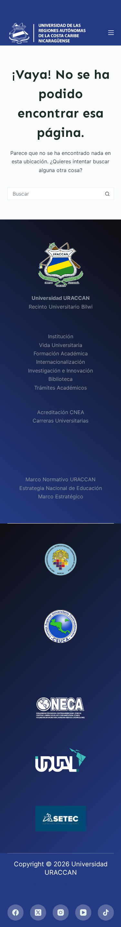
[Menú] (111, 33)
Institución (60, 336)
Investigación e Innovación (60, 370)
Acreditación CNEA (60, 412)
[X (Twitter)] (38, 912)
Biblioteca (60, 379)
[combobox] (54, 193)
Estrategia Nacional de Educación (60, 488)
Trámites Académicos (60, 387)
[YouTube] (83, 912)
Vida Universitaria (60, 345)
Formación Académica (61, 353)
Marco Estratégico (60, 496)
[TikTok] (106, 912)
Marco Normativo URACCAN (60, 479)
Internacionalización (60, 362)
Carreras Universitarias (60, 420)
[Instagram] (61, 912)
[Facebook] (15, 912)
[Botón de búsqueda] (107, 194)
